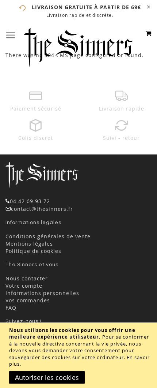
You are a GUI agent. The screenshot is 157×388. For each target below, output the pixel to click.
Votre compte (23, 285)
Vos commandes (27, 300)
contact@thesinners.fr (42, 208)
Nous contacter (26, 278)
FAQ (10, 307)
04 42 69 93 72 (30, 201)
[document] (79, 355)
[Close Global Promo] (148, 6)
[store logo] (78, 47)
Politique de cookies (33, 250)
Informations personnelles (42, 293)
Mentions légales (29, 243)
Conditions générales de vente (48, 236)
